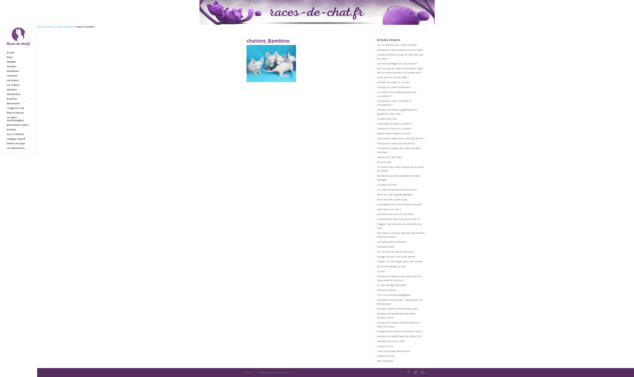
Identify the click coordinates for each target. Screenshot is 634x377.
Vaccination (13, 80)
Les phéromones (16, 148)
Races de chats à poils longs (392, 199)
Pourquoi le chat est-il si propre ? (394, 128)
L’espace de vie (385, 346)
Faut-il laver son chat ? (389, 209)
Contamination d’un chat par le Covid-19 (398, 219)
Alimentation (13, 103)
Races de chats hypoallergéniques (395, 194)
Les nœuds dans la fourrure (391, 241)
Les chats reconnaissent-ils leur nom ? (397, 189)
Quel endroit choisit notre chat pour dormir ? (400, 138)
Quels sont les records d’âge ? (393, 77)
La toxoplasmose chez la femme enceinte (399, 204)
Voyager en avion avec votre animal (396, 256)
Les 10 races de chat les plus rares (395, 251)
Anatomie (12, 98)
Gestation (12, 89)
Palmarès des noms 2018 (390, 341)
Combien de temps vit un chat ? (394, 82)
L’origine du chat (15, 108)
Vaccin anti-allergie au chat (391, 266)
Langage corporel (16, 138)
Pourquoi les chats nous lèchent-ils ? (396, 143)
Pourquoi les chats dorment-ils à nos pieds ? (400, 49)
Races (10, 57)
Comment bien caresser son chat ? (395, 214)
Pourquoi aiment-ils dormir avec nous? (397, 308)
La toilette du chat (386, 184)
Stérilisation (13, 71)
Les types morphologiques (15, 119)
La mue (381, 271)
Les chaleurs (13, 84)
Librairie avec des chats (389, 157)
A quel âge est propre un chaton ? (395, 123)
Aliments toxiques (386, 290)
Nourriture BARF (386, 246)
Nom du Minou (385, 360)
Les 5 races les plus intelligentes (394, 295)
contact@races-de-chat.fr (274, 372)
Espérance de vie (386, 355)
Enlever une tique (16, 143)
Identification (13, 94)
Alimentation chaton (17, 124)
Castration (12, 75)
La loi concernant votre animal (393, 351)
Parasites (12, 66)
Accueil (10, 52)
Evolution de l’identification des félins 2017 (399, 336)
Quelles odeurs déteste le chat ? (394, 133)
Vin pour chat (384, 162)
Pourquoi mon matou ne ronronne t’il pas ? (400, 331)
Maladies (11, 61)
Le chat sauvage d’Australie (391, 285)
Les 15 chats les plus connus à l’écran (397, 44)
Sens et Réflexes (15, 134)
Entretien (11, 129)
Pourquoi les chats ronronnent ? (394, 87)
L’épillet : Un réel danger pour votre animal (399, 261)
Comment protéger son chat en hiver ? (397, 63)
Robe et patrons (15, 112)
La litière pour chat (387, 118)
